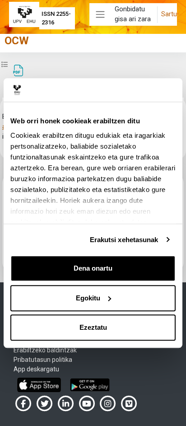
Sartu (169, 14)
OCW (17, 40)
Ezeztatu (93, 327)
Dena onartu (93, 268)
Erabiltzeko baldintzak (45, 350)
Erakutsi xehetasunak (124, 239)
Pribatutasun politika (43, 359)
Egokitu (88, 298)
